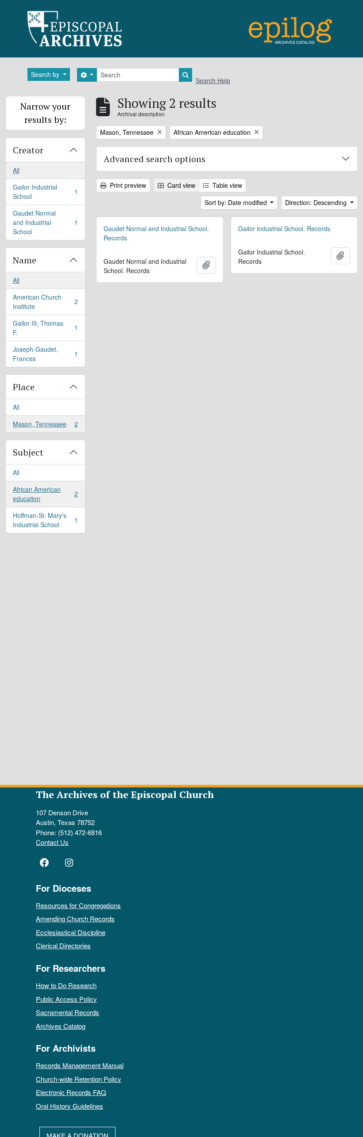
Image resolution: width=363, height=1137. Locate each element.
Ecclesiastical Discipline (70, 932)
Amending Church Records (75, 918)
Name (24, 260)
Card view (180, 185)
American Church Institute (45, 302)
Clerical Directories (63, 945)
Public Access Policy (66, 999)
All (16, 170)
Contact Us (52, 842)
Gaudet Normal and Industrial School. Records (156, 233)
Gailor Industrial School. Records (284, 228)
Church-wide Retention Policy (78, 1079)
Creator (28, 150)
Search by (46, 74)
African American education (45, 494)
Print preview (127, 185)
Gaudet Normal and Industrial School (45, 222)
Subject (28, 452)
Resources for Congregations (78, 905)
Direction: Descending (316, 202)
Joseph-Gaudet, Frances (45, 354)
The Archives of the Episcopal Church (125, 794)
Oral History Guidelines (69, 1105)
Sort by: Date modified (237, 202)
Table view (226, 185)
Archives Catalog (60, 1026)
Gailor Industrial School (45, 192)
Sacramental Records (67, 1012)
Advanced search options (154, 159)
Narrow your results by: (45, 112)
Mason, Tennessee (45, 425)
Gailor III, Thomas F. (45, 328)
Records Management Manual (80, 1065)
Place (24, 387)
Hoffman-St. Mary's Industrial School (45, 520)
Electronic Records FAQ (71, 1092)
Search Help (213, 80)
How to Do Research (66, 985)
